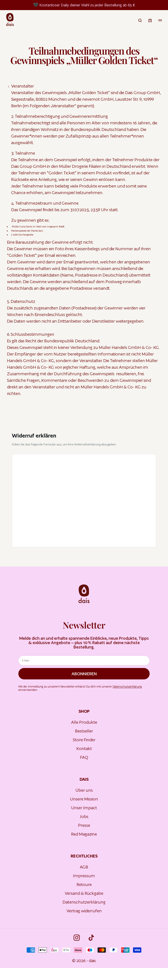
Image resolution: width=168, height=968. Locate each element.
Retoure (84, 884)
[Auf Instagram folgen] (76, 937)
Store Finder (84, 740)
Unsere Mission (84, 799)
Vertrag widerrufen (84, 911)
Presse (84, 825)
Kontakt (84, 748)
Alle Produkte (84, 722)
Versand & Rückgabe (84, 893)
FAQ (84, 757)
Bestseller (84, 731)
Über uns (84, 790)
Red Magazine (84, 834)
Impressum (84, 875)
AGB (84, 867)
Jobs (84, 816)
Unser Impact (84, 807)
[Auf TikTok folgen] (91, 937)
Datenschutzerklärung (127, 686)
